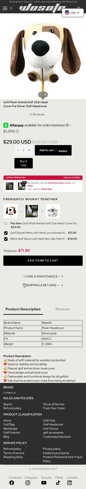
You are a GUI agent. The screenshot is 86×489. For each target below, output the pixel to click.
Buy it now (23, 163)
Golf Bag (9, 424)
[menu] (5, 8)
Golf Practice (11, 432)
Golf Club (49, 420)
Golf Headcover (53, 424)
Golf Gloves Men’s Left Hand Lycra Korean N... (38, 232)
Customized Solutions (57, 437)
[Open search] (11, 8)
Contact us (9, 392)
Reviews (63, 309)
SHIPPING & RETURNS (41, 285)
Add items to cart (43, 260)
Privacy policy (52, 449)
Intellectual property (56, 453)
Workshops (10, 428)
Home (7, 420)
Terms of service (13, 453)
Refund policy (12, 408)
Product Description (23, 309)
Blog (6, 437)
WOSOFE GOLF (48, 469)
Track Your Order (54, 408)
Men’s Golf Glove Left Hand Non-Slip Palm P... (38, 238)
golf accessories (53, 432)
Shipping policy (13, 457)
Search (7, 404)
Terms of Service (53, 404)
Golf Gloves (50, 428)
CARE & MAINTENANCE (41, 276)
